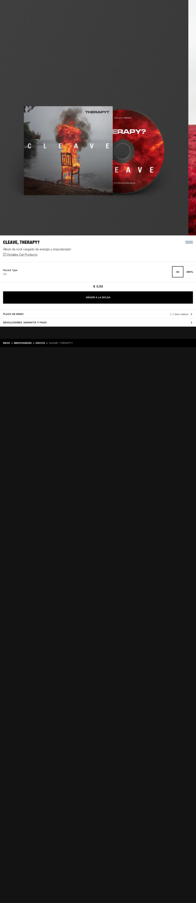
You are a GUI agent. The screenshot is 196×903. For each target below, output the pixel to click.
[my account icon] (174, 17)
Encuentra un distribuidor (153, 8)
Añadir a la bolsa (98, 297)
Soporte (157, 17)
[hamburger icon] (186, 17)
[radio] (178, 272)
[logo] (15, 15)
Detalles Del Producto (22, 254)
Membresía (128, 8)
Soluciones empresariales (103, 8)
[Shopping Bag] (180, 17)
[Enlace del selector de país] (186, 8)
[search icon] (168, 17)
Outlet (177, 8)
